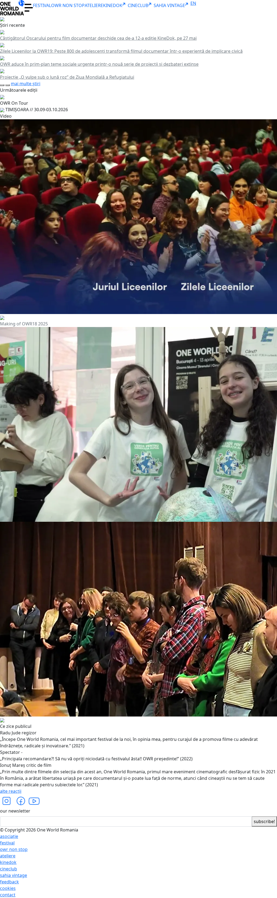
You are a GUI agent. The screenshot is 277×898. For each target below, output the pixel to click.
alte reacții (10, 791)
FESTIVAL (42, 5)
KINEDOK (112, 5)
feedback (9, 882)
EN (193, 3)
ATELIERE (94, 5)
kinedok (8, 862)
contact (7, 895)
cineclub (8, 869)
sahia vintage (13, 875)
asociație (9, 836)
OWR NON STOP (68, 5)
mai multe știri (25, 84)
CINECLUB (138, 5)
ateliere (7, 856)
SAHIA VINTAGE (169, 5)
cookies (8, 888)
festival (7, 843)
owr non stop (14, 849)
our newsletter (15, 811)
